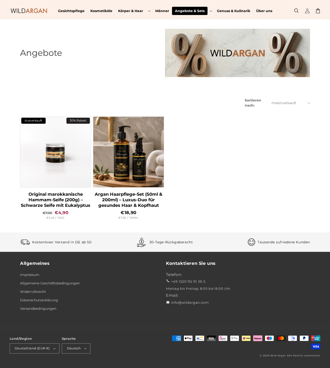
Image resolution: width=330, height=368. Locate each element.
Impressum (29, 275)
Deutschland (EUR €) (32, 348)
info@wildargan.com (190, 302)
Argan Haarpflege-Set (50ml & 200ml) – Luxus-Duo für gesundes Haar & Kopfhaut (128, 200)
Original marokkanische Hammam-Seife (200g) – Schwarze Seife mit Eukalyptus (55, 200)
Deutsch (74, 348)
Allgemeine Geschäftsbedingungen (50, 283)
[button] (133, 11)
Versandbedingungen (38, 308)
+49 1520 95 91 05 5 (188, 281)
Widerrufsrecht (33, 291)
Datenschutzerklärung (39, 300)
